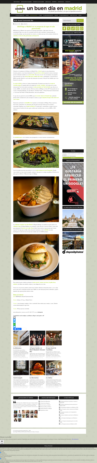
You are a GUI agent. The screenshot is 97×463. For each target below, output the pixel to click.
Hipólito (25, 24)
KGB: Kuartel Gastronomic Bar (23, 20)
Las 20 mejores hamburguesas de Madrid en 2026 (68, 418)
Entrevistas (61, 1)
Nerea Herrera (37, 375)
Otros (80, 15)
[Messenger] (36, 320)
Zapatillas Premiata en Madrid (46, 408)
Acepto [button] (59, 439)
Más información (75, 439)
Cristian (20, 346)
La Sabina (49, 378)
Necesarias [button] (2, 451)
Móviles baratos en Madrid (45, 405)
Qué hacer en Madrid (26, 1)
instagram (40, 312)
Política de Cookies (31, 431)
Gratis (56, 15)
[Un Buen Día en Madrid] (48, 13)
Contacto (67, 1)
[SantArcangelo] (21, 367)
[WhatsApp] (36, 324)
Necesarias (3, 452)
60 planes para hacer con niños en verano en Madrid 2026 (68, 402)
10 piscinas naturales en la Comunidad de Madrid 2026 (67, 412)
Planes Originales (63, 15)
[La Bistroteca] (21, 338)
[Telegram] (36, 322)
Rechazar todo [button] (63, 439)
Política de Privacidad (22, 431)
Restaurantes (33, 15)
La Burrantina (34, 378)
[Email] (36, 318)
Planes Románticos (48, 15)
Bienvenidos (17, 1)
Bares (27, 15)
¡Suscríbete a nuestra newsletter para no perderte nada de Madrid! (72, 154)
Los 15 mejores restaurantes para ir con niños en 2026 (68, 421)
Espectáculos (73, 15)
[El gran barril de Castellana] (54, 338)
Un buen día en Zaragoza (45, 403)
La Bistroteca (17, 348)
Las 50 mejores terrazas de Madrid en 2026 (68, 424)
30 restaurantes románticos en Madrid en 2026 (69, 407)
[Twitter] (36, 327)
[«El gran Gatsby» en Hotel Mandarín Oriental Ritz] (37, 338)
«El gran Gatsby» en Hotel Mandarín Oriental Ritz (37, 350)
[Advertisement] (73, 127)
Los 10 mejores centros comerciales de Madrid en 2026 (68, 409)
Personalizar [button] (69, 439)
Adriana (52, 375)
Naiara (20, 375)
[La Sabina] (54, 367)
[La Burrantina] (37, 367)
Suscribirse (73, 157)
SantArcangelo (17, 378)
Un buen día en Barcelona (45, 401)
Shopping (54, 1)
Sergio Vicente (37, 346)
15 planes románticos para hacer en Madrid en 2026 (68, 415)
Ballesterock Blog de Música (45, 406)
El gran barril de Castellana (51, 349)
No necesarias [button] (2, 457)
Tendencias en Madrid (38, 1)
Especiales (48, 1)
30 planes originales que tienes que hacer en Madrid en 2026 (68, 405)
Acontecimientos (20, 15)
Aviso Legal (15, 431)
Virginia (52, 346)
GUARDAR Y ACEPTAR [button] (4, 462)
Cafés (40, 15)
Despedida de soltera (44, 410)
